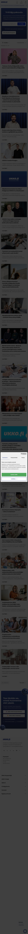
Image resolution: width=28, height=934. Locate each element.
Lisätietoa (13, 478)
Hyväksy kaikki (14, 474)
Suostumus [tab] (5, 457)
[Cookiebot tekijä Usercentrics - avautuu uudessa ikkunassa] (21, 454)
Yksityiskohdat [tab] (14, 457)
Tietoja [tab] (23, 457)
